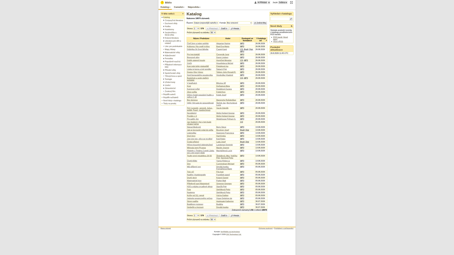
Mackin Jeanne (222, 148)
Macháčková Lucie (224, 151)
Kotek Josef (221, 95)
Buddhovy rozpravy (195, 204)
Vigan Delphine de (224, 198)
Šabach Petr (221, 69)
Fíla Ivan (220, 172)
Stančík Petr (221, 187)
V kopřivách (192, 83)
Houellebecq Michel (224, 63)
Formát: (223, 23)
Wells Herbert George (225, 113)
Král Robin (220, 139)
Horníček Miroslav (223, 60)
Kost (189, 86)
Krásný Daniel (222, 178)
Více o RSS (278, 41)
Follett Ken (220, 92)
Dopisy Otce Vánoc (195, 72)
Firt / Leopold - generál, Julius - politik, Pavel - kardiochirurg (200, 109)
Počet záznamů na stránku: (198, 33)
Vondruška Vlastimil (224, 75)
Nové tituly (276, 26)
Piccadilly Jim (193, 119)
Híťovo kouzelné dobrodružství (200, 145)
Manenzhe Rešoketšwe (226, 100)
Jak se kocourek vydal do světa (200, 130)
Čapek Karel (221, 49)
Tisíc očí (190, 172)
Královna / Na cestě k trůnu (198, 46)
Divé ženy (191, 136)
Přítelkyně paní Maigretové (198, 184)
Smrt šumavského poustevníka (200, 75)
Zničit (189, 63)
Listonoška (191, 133)
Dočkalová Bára (223, 86)
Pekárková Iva (222, 66)
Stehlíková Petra (223, 190)
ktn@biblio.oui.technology (230, 232)
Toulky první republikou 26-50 (199, 156)
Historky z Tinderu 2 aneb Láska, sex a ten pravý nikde (200, 152)
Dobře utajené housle (196, 60)
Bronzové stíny (193, 57)
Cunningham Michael (225, 164)
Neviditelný (191, 113)
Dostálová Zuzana (224, 89)
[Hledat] (291, 19)
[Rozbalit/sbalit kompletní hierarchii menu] (183, 13)
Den (189, 164)
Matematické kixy (194, 181)
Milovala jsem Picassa (196, 148)
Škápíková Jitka (223, 156)
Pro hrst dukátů (193, 54)
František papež (223, 175)
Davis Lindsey (222, 57)
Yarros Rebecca (223, 161)
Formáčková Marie (224, 169)
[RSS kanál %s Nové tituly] (292, 26)
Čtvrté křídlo (192, 161)
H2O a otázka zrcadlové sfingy (200, 187)
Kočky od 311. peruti (195, 195)
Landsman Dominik (224, 145)
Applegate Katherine (225, 201)
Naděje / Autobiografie (196, 175)
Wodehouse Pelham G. (226, 119)
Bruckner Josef (222, 130)
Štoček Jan (221, 103)
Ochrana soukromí (266, 228)
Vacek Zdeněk (222, 108)
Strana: (190, 29)
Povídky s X (192, 116)
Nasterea (191, 192)
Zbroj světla (192, 92)
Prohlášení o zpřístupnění (283, 228)
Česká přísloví (193, 142)
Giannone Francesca (225, 133)
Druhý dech (192, 178)
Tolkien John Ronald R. (226, 72)
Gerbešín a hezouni (195, 207)
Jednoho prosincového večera (199, 198)
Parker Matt (221, 181)
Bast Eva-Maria (222, 46)
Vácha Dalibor (222, 195)
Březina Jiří (221, 83)
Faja (189, 190)
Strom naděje (192, 201)
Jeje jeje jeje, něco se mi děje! (199, 139)
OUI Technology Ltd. (233, 234)
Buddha (219, 204)
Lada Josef (221, 142)
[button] (269, 2)
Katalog (194, 14)
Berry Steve (221, 127)
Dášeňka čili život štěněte (197, 49)
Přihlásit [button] (263, 2)
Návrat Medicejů (194, 127)
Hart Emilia (221, 136)
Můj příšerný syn (194, 167)
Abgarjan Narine (223, 43)
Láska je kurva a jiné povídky (199, 69)
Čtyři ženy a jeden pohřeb (198, 43)
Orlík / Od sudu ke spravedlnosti (200, 103)
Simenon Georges (224, 184)
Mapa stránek (166, 228)
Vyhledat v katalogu (281, 13)
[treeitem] (172, 17)
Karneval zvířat (193, 89)
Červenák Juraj (222, 54)
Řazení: (190, 23)
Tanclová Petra (227, 158)
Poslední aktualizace (276, 48)
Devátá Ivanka (222, 167)
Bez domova (192, 100)
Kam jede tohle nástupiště (198, 66)
